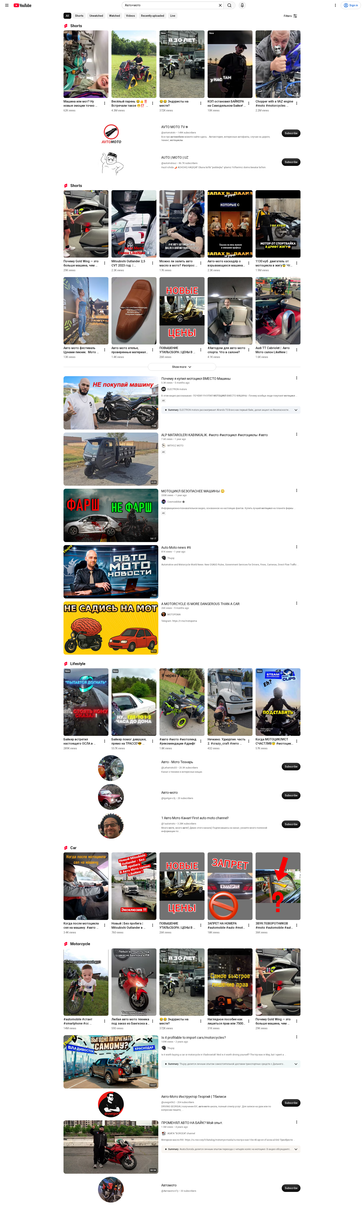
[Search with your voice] (242, 5)
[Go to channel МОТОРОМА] (164, 614)
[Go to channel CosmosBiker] (164, 501)
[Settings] (335, 5)
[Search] (229, 5)
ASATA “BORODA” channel (181, 1133)
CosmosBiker (174, 501)
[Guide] (7, 5)
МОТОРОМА (173, 614)
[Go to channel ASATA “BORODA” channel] (164, 1133)
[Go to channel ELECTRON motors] (164, 389)
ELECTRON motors (177, 389)
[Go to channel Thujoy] (164, 558)
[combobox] (171, 5)
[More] (296, 410)
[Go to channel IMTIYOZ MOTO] (164, 445)
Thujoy (170, 558)
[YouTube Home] (22, 5)
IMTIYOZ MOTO (175, 445)
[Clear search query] (220, 5)
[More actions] (104, 103)
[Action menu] (296, 378)
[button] (236, 410)
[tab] (67, 16)
